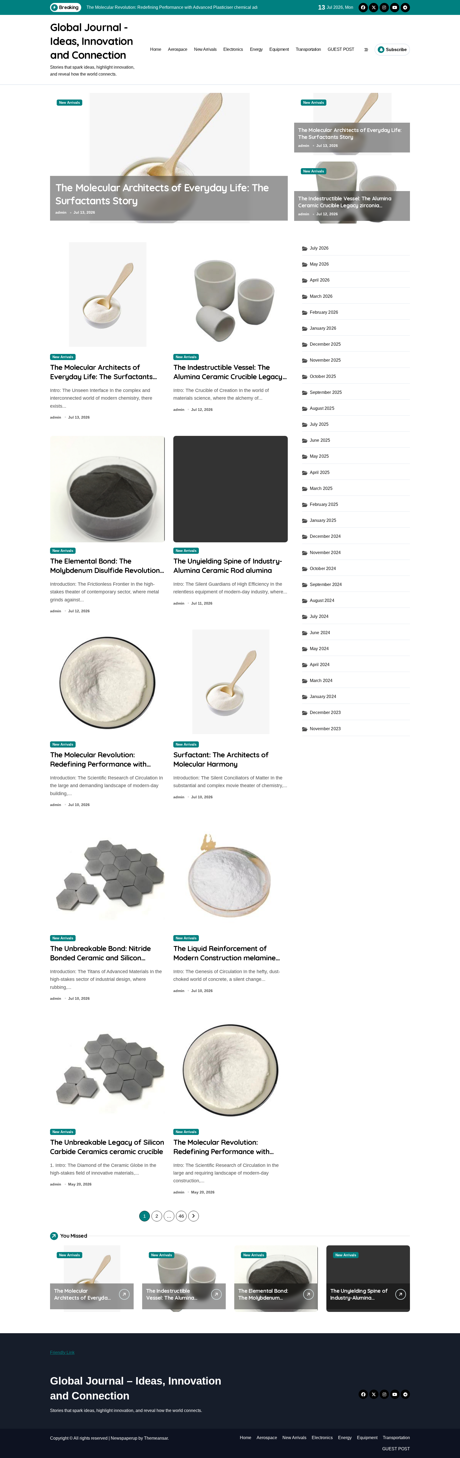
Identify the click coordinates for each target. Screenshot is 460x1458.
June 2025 (320, 440)
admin (61, 212)
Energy (256, 49)
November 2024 (325, 552)
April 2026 (320, 280)
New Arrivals (205, 49)
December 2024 (325, 536)
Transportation (308, 49)
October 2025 (323, 376)
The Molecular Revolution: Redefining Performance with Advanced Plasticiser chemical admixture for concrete (99, 768)
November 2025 (325, 360)
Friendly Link (62, 1352)
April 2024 (320, 664)
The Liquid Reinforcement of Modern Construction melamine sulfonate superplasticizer (224, 958)
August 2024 (322, 600)
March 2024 (321, 680)
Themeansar (156, 1438)
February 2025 (324, 504)
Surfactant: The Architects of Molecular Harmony (221, 759)
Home (155, 49)
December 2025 (325, 344)
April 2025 (320, 472)
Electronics (233, 49)
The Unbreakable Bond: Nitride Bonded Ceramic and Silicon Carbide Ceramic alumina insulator (106, 958)
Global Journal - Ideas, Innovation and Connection (91, 40)
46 (181, 1216)
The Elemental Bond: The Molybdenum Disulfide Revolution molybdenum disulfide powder (105, 570)
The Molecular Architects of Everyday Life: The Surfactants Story (349, 133)
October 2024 (323, 568)
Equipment (279, 49)
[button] (282, 157)
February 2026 (324, 312)
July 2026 (319, 248)
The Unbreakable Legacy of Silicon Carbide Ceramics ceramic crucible (107, 1147)
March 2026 (321, 296)
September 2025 (326, 392)
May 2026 (319, 264)
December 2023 (325, 712)
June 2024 (320, 632)
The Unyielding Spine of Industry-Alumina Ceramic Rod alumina (227, 565)
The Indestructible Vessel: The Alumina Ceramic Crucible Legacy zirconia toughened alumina (344, 205)
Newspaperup (124, 1438)
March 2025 (321, 488)
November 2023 (325, 728)
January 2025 (323, 520)
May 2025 (319, 456)
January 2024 (323, 696)
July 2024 (319, 616)
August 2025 (322, 408)
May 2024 (319, 648)
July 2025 (319, 424)
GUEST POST (341, 49)
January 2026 (323, 328)
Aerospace (177, 49)
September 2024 (326, 584)
